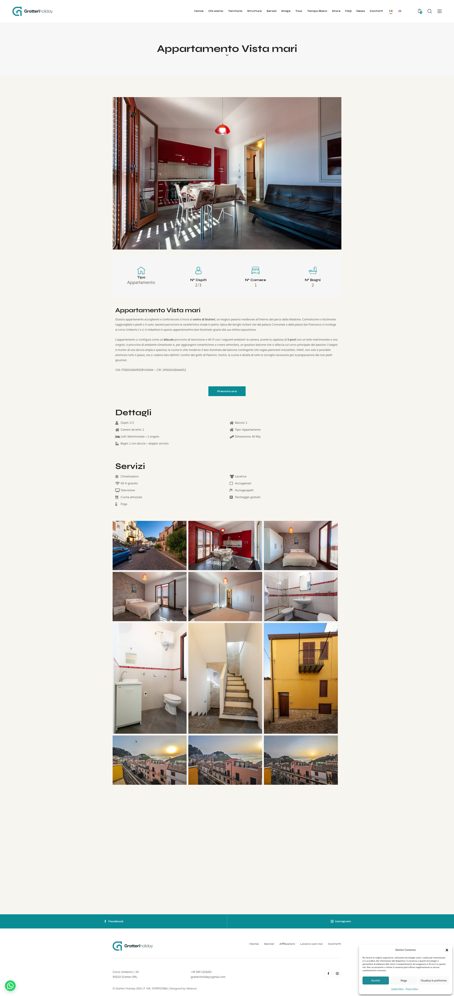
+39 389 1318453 (201, 972)
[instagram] (337, 974)
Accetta (375, 980)
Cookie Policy (397, 989)
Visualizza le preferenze (434, 980)
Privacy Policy (412, 989)
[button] (447, 950)
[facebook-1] (329, 974)
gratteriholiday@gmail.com (208, 977)
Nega (404, 980)
